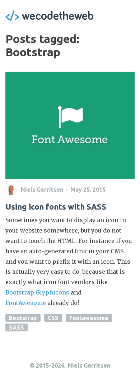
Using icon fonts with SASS (55, 206)
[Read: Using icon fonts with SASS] (70, 125)
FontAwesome (25, 302)
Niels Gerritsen (89, 365)
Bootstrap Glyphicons (37, 292)
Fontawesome (88, 318)
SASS (16, 327)
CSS (53, 318)
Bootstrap (23, 318)
